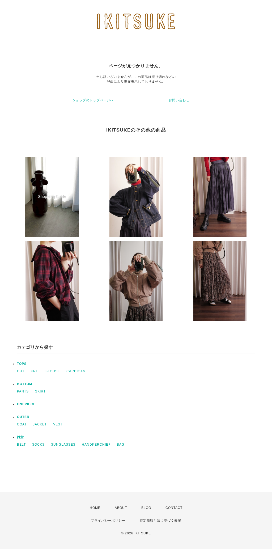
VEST (57, 424)
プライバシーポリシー (108, 520)
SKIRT (40, 391)
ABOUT (121, 508)
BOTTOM (24, 384)
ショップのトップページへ (93, 100)
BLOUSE (52, 371)
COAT (22, 424)
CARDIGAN (76, 371)
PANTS (23, 391)
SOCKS (38, 444)
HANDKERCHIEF (96, 444)
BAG (120, 444)
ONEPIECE (26, 404)
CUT (20, 371)
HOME (95, 508)
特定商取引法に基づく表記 (160, 520)
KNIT (35, 371)
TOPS (22, 364)
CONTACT (173, 508)
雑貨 (20, 437)
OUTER (23, 417)
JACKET (40, 424)
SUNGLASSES (63, 444)
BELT (21, 444)
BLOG (146, 508)
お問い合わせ (179, 100)
